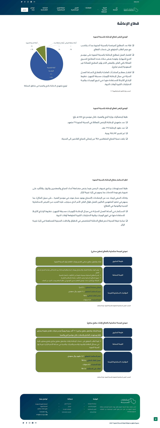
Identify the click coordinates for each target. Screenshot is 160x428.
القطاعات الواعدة (67, 409)
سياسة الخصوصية (92, 404)
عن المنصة (115, 9)
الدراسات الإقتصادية (66, 412)
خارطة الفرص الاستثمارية (61, 9)
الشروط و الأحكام (92, 406)
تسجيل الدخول (67, 404)
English (136, 2)
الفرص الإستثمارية (75, 9)
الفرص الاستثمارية (92, 409)
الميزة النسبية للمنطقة (104, 10)
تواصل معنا (32, 9)
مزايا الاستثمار (93, 412)
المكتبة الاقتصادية (44, 9)
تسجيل (24, 10)
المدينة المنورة (117, 423)
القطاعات (88, 8)
